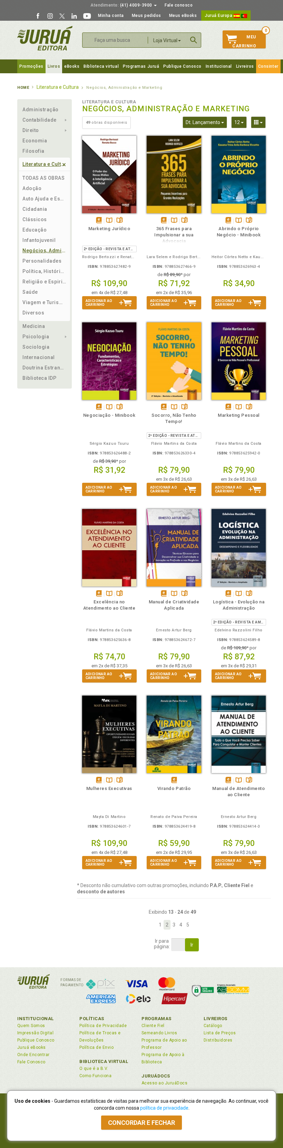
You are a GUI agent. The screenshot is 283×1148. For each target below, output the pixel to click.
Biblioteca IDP (39, 378)
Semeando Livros (159, 1033)
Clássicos (34, 219)
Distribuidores (218, 1040)
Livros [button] (54, 66)
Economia (34, 140)
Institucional (219, 66)
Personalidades (42, 261)
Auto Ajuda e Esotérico (44, 198)
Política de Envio (96, 1047)
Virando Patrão (174, 788)
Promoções (31, 66)
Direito (30, 130)
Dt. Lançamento (206, 122)
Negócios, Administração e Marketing (44, 250)
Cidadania (34, 209)
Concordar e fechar (141, 1122)
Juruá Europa (219, 15)
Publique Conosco (182, 66)
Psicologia (35, 336)
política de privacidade (164, 1108)
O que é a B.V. (93, 1068)
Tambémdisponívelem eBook (99, 220)
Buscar (193, 40)
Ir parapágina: (162, 943)
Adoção (31, 188)
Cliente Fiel (153, 1025)
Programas (157, 1018)
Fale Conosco (31, 1062)
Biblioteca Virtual (103, 1061)
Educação (34, 230)
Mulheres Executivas (109, 788)
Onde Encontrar (33, 1054)
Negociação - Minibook (109, 415)
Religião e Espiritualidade (44, 281)
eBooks (71, 66)
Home (23, 87)
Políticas (91, 1018)
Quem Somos (31, 1025)
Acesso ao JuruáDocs (164, 1083)
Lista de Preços (220, 1033)
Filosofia (33, 151)
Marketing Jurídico (109, 228)
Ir (192, 945)
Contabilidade (39, 120)
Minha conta (111, 15)
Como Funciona (95, 1075)
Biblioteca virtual (101, 66)
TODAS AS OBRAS (43, 178)
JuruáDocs (156, 1076)
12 (240, 122)
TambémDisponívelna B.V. (109, 220)
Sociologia (35, 347)
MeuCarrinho (244, 41)
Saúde (30, 292)
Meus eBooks (183, 15)
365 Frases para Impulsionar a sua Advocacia (173, 235)
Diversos (33, 313)
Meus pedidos (146, 15)
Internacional (38, 357)
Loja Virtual (165, 40)
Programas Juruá (141, 66)
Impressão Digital (35, 1033)
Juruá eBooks (31, 1047)
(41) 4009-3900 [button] (121, 5)
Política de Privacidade (103, 1025)
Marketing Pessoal (239, 415)
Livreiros (245, 66)
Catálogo (213, 1025)
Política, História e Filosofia (44, 271)
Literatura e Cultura (45, 164)
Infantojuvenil (39, 240)
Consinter (268, 66)
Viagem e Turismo (44, 302)
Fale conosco (179, 5)
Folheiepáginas (119, 220)
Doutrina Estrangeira (44, 367)
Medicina (33, 326)
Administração (40, 109)
